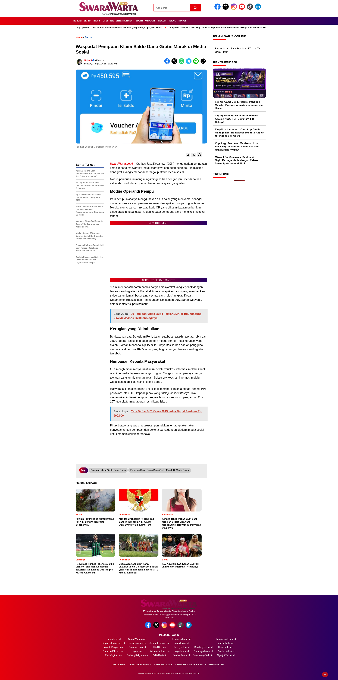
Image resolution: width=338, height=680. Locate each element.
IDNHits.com (159, 647)
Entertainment (125, 21)
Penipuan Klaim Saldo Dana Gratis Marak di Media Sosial (159, 470)
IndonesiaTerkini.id (181, 639)
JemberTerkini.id (181, 655)
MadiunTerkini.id (226, 643)
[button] (188, 155)
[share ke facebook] (167, 63)
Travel (182, 21)
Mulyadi (88, 60)
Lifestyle (108, 21)
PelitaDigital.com (113, 655)
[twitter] (226, 9)
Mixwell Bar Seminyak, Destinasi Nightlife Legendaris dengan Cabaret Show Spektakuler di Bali (237, 160)
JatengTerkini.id (181, 647)
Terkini (77, 21)
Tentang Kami (216, 664)
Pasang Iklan (164, 664)
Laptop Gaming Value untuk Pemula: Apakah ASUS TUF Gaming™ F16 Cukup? (237, 118)
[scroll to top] (325, 674)
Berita (87, 21)
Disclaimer (118, 664)
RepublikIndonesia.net (113, 643)
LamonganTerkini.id (226, 639)
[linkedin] (258, 9)
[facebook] (218, 9)
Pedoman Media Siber (190, 664)
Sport (139, 21)
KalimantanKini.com (160, 651)
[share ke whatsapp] (182, 63)
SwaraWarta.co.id (137, 639)
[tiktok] (250, 9)
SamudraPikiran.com (113, 651)
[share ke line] (196, 63)
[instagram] (234, 9)
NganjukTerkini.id (225, 655)
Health (162, 21)
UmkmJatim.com (137, 643)
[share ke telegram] (189, 63)
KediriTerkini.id (225, 647)
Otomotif (150, 21)
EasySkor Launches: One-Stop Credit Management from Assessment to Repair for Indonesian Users (220, 27)
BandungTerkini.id (203, 647)
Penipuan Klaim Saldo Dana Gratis (108, 470)
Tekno (172, 21)
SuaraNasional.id (137, 647)
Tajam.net (137, 651)
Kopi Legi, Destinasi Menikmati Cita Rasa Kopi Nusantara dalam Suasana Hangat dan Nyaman (237, 146)
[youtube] (242, 9)
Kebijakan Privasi (140, 664)
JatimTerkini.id (181, 643)
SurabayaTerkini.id (203, 651)
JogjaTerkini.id (181, 651)
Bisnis (97, 21)
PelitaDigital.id (159, 655)
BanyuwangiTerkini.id (203, 655)
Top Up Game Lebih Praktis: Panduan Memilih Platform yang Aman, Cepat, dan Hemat (119, 27)
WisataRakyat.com (113, 647)
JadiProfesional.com (159, 643)
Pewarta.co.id (114, 639)
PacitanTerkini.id (225, 651)
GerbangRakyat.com (137, 655)
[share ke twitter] (175, 63)
